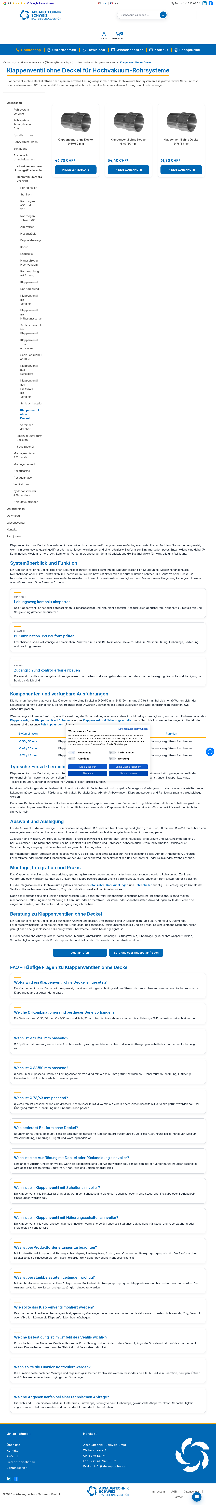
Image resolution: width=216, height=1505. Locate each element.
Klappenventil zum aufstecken (29, 344)
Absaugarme (22, 471)
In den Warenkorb (75, 169)
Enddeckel (26, 253)
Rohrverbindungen (26, 142)
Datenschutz (191, 1491)
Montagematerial (24, 464)
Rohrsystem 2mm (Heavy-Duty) (22, 124)
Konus (24, 247)
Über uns (13, 1445)
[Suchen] (163, 14)
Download (13, 515)
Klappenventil (29, 282)
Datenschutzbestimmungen (133, 728)
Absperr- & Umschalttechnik (24, 157)
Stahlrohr (26, 194)
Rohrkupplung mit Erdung (29, 273)
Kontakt (12, 529)
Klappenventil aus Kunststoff (29, 369)
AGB (174, 1491)
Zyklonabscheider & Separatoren (25, 493)
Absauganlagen (23, 477)
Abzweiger (27, 227)
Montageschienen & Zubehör (25, 455)
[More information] (210, 752)
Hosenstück (28, 233)
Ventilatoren (21, 484)
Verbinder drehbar (26, 427)
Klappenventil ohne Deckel (29, 414)
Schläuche (20, 148)
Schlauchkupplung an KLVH (29, 357)
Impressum (158, 1491)
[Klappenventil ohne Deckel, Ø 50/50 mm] (75, 122)
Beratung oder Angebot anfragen (136, 952)
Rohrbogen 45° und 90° (27, 205)
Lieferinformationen (21, 1462)
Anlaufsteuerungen (26, 502)
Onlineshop (14, 102)
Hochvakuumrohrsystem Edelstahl (27, 438)
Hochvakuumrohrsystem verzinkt (27, 179)
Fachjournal (14, 536)
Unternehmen (16, 508)
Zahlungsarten (17, 1467)
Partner (178, 1497)
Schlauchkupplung (29, 403)
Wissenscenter (16, 522)
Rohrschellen (28, 187)
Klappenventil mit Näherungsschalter (29, 314)
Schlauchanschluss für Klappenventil (29, 329)
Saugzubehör (25, 446)
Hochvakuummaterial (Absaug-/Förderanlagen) (26, 168)
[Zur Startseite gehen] (40, 15)
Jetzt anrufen (80, 952)
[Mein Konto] (104, 36)
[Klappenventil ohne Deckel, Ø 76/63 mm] (181, 122)
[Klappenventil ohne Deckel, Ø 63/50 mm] (128, 122)
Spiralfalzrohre (23, 135)
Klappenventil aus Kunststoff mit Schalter (29, 388)
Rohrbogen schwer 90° (27, 218)
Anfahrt (12, 1456)
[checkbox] (71, 752)
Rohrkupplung (29, 289)
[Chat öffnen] (196, 1497)
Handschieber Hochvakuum (29, 262)
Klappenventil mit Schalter (29, 299)
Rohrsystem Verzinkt (21, 111)
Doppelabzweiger (29, 240)
